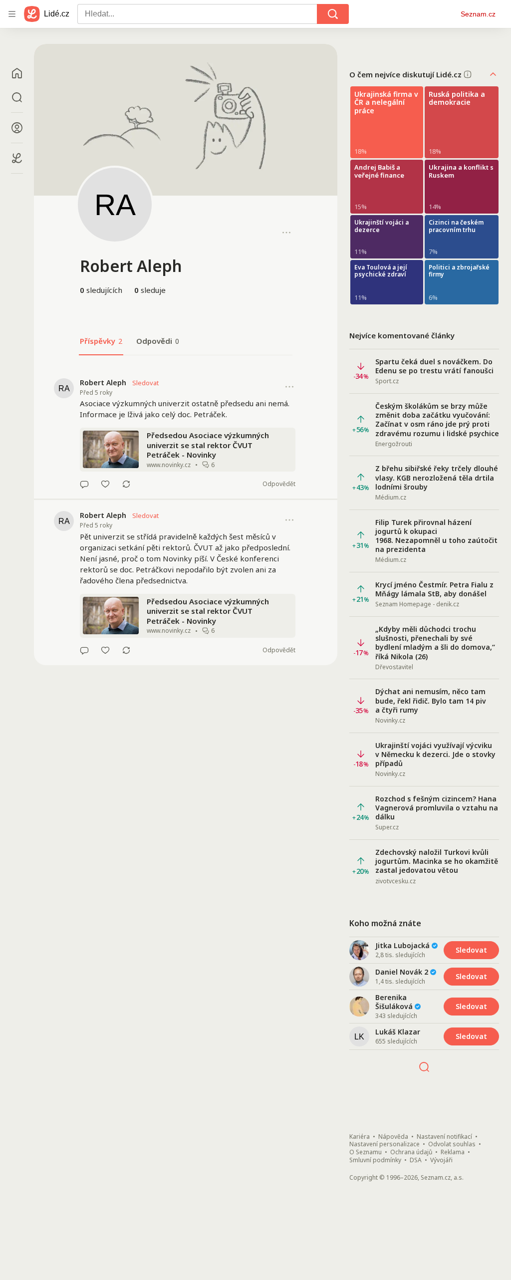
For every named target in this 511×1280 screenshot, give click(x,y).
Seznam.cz (478, 14)
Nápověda (393, 1137)
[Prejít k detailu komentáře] (84, 484)
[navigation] (12, 14)
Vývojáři (441, 1160)
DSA (416, 1160)
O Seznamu (365, 1152)
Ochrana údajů (411, 1152)
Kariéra (359, 1137)
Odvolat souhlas (452, 1144)
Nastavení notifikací (444, 1137)
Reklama (453, 1152)
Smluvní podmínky (375, 1160)
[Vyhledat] (333, 14)
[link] (185, 433)
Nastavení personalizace (384, 1144)
